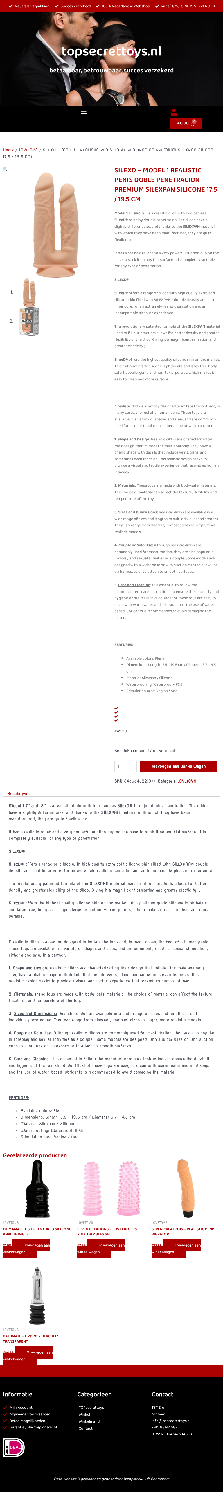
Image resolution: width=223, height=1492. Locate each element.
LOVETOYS (28, 150)
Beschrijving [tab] (19, 793)
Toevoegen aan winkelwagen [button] (26, 1248)
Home (8, 150)
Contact (86, 1428)
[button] (83, 113)
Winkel (84, 1414)
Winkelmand (89, 1421)
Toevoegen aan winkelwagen (178, 766)
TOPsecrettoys (91, 1407)
